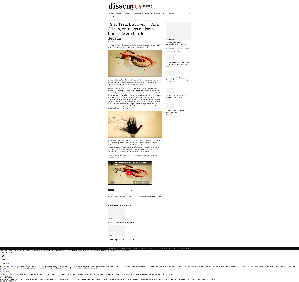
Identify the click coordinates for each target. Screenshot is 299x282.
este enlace (121, 158)
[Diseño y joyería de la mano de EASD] (135, 230)
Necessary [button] (3, 269)
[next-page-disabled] (110, 243)
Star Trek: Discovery (139, 190)
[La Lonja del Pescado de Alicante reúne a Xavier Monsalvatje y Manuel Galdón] (178, 58)
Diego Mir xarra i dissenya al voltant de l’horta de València (120, 197)
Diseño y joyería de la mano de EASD (122, 240)
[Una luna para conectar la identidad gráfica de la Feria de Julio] (178, 31)
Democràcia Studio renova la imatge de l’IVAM (176, 111)
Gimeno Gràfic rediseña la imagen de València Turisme (150, 197)
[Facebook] (109, 17)
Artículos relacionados (115, 205)
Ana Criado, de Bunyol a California (121, 222)
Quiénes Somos (163, 248)
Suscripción (176, 248)
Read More (126, 251)
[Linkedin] (111, 17)
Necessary (5, 271)
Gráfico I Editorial (115, 20)
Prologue (131, 190)
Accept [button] (119, 251)
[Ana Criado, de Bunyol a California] (135, 213)
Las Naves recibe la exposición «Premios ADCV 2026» (177, 96)
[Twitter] (113, 17)
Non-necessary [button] (5, 276)
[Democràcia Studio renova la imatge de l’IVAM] (178, 106)
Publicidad (188, 248)
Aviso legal (182, 248)
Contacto (170, 248)
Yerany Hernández (150, 248)
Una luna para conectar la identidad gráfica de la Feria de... (178, 43)
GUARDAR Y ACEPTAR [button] (8, 281)
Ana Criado (117, 190)
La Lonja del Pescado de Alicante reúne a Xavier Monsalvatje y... (178, 63)
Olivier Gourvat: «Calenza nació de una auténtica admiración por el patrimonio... (178, 80)
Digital (109, 218)
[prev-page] (108, 243)
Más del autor (127, 205)
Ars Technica (124, 190)
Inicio (109, 20)
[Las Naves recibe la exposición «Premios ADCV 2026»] (178, 90)
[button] (189, 14)
